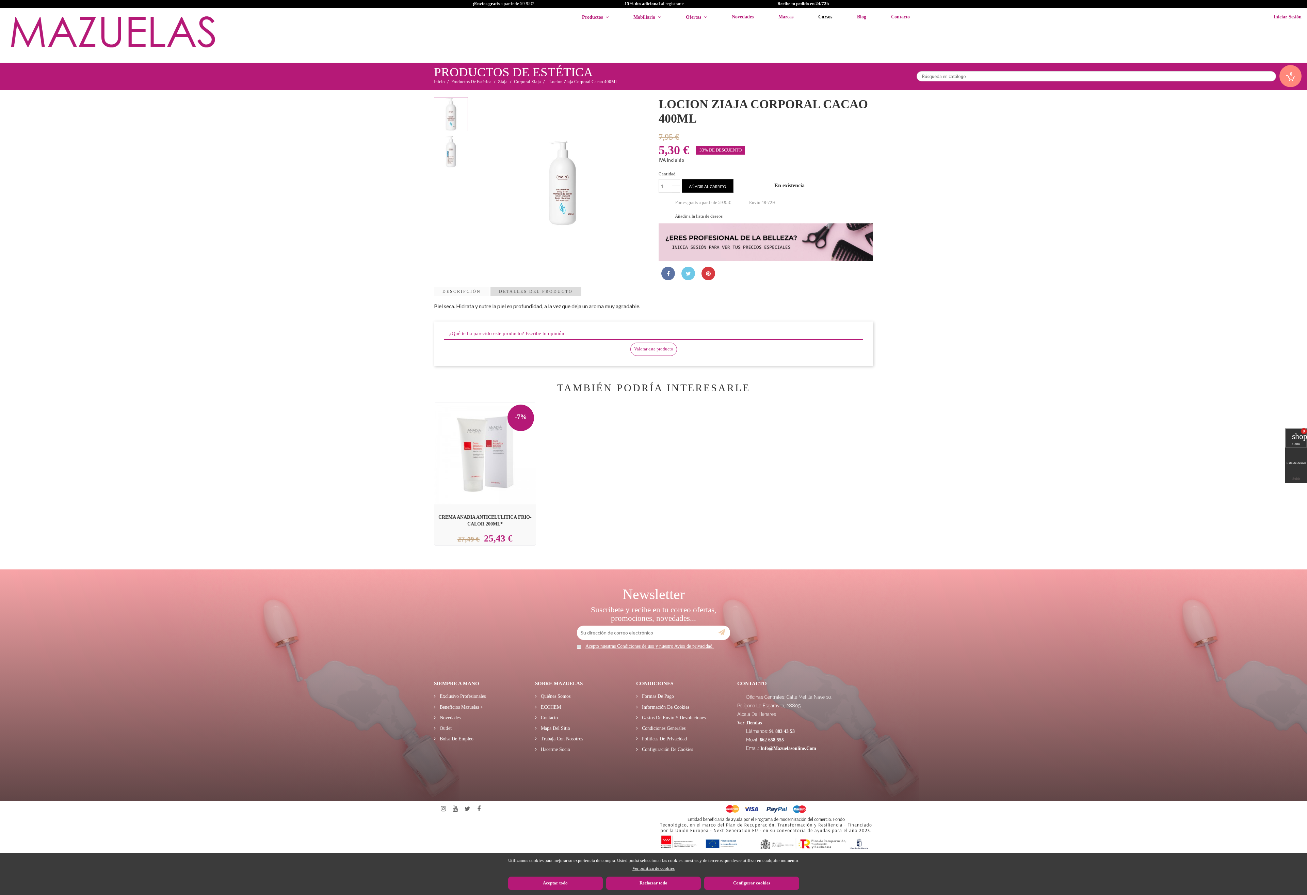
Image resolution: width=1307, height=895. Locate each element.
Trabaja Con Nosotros (561, 738)
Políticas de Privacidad (664, 738)
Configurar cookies (751, 882)
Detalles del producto (536, 291)
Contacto (548, 717)
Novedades (449, 717)
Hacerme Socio (554, 749)
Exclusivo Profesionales (462, 696)
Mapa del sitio (554, 728)
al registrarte (653, 3)
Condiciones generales (663, 728)
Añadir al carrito (707, 186)
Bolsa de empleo (455, 738)
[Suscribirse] (721, 632)
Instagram (443, 809)
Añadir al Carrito (493, 438)
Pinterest (708, 273)
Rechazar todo (653, 882)
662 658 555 (772, 739)
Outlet (445, 728)
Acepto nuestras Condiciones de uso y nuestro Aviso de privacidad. (649, 646)
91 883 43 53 (782, 731)
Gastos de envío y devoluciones (673, 717)
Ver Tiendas (749, 722)
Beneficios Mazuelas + (460, 707)
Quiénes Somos (554, 696)
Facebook (479, 809)
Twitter (467, 809)
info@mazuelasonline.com (788, 748)
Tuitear (688, 273)
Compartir (668, 273)
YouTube (455, 809)
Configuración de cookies (667, 749)
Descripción (461, 291)
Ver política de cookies (653, 868)
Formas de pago (657, 696)
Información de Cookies (665, 707)
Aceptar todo (555, 882)
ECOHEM (550, 707)
